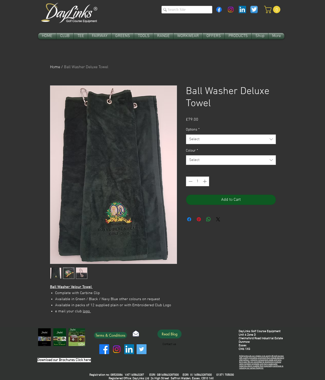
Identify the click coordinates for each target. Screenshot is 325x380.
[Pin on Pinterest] (199, 219)
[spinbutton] (197, 181)
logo (87, 311)
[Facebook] (219, 9)
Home (55, 67)
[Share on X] (218, 219)
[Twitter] (142, 349)
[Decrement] (190, 181)
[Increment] (205, 181)
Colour (192, 151)
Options (193, 130)
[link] (273, 9)
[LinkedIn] (129, 349)
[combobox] (231, 139)
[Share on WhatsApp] (208, 219)
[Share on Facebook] (189, 219)
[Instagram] (230, 9)
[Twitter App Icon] (254, 9)
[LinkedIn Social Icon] (242, 9)
